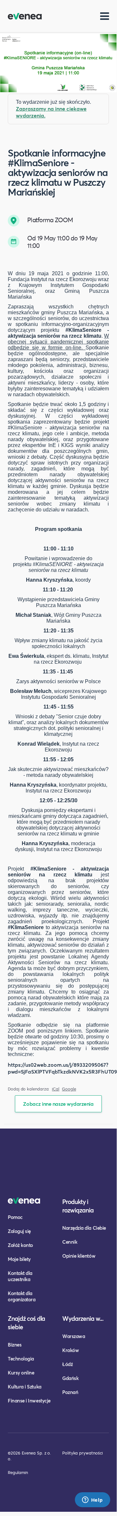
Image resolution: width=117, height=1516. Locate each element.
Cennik (69, 1242)
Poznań (70, 1392)
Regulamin (18, 1472)
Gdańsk (70, 1378)
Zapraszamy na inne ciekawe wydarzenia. (51, 112)
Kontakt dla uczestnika (20, 1276)
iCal (55, 1089)
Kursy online (21, 1372)
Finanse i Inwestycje (29, 1400)
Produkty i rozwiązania (78, 1206)
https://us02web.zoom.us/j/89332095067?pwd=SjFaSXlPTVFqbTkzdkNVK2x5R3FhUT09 (62, 1068)
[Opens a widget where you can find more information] (92, 1500)
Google (69, 1089)
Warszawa (73, 1336)
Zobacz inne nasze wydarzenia (58, 1103)
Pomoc (15, 1217)
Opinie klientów (78, 1255)
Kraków (70, 1350)
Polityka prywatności (82, 1453)
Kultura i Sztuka (24, 1386)
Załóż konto (20, 1245)
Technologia (21, 1358)
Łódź (67, 1364)
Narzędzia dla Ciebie (84, 1228)
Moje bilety (19, 1259)
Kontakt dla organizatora (21, 1296)
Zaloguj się (19, 1231)
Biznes (14, 1344)
